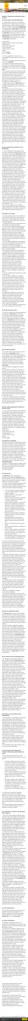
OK (24, 1019)
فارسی (1, 1)
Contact (8, 52)
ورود (7, 5)
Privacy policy (17, 916)
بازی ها (25, 5)
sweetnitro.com (22, 27)
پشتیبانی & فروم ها (22, 8)
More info (7, 1019)
